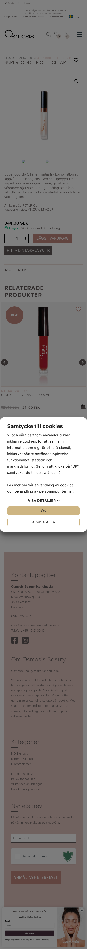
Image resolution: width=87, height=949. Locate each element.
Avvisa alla (43, 522)
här (70, 491)
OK (43, 510)
